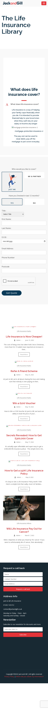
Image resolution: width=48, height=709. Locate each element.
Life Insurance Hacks (24, 331)
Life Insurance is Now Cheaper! (24, 336)
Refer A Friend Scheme (24, 371)
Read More (24, 354)
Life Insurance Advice (24, 523)
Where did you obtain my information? (30, 676)
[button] (24, 104)
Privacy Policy (9, 676)
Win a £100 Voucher (24, 403)
